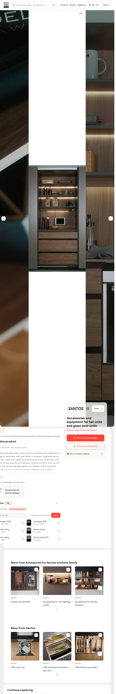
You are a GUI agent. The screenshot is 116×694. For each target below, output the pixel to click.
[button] (56, 609)
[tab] (17, 509)
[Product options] (36, 569)
